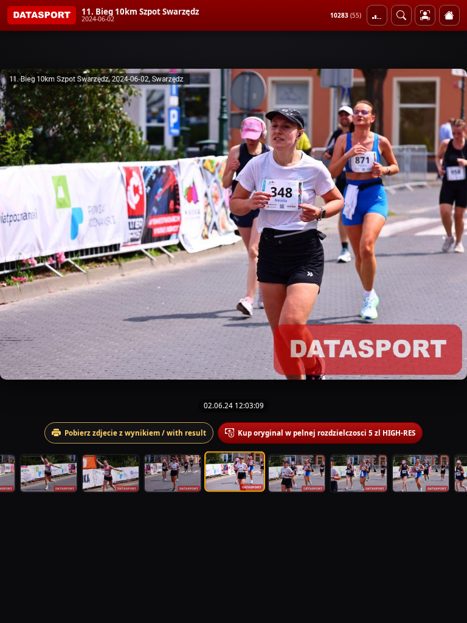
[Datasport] (41, 15)
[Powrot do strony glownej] (449, 15)
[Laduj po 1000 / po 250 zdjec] (377, 15)
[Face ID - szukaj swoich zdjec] (401, 15)
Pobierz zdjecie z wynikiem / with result (135, 432)
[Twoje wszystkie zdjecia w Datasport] (425, 15)
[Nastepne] (447, 224)
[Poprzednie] (20, 224)
